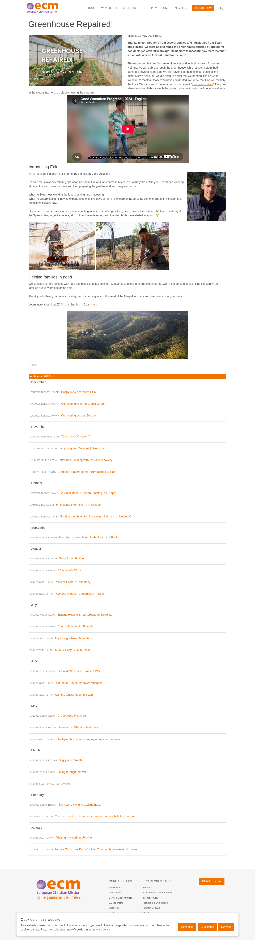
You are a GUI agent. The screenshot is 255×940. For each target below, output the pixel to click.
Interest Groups (151, 907)
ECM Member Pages (157, 881)
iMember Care (151, 897)
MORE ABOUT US (120, 881)
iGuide (146, 887)
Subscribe (114, 907)
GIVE (166, 8)
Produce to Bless (202, 84)
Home (91, 8)
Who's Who (115, 887)
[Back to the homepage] (46, 8)
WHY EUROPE (109, 8)
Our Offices (115, 892)
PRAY (154, 8)
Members (181, 8)
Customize (207, 926)
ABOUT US (129, 8)
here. (95, 304)
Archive (34, 376)
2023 (47, 376)
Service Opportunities (120, 897)
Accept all (187, 926)
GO (143, 8)
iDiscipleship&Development (157, 892)
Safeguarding (116, 902)
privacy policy (101, 929)
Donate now (203, 8)
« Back (33, 364)
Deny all (226, 926)
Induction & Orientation (155, 902)
